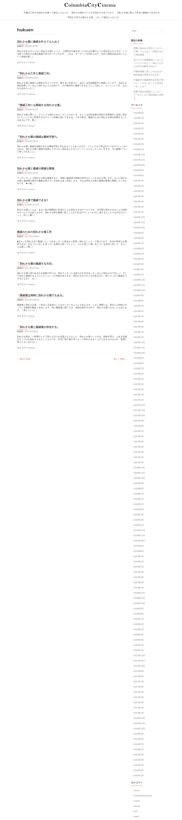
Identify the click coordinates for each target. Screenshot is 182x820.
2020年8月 (139, 488)
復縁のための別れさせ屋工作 (34, 231)
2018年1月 (139, 650)
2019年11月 (139, 535)
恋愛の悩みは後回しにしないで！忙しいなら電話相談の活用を (148, 94)
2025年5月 (139, 191)
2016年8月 (139, 739)
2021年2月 (139, 457)
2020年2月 (139, 519)
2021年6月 (139, 436)
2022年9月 (139, 358)
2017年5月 (139, 692)
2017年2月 (139, 707)
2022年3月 (139, 389)
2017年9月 (139, 671)
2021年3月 (139, 452)
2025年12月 (139, 154)
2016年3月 (139, 765)
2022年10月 (139, 352)
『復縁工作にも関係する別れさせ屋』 (39, 105)
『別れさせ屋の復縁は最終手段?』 (38, 136)
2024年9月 (139, 232)
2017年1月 (139, 712)
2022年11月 (139, 347)
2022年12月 (139, 342)
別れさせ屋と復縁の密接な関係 (35, 168)
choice (136, 790)
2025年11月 (139, 159)
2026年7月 (139, 118)
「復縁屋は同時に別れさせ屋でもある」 (41, 295)
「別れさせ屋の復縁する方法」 (35, 263)
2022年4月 (139, 384)
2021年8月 (139, 426)
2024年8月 (139, 238)
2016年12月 (139, 718)
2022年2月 (139, 394)
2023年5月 (139, 316)
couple (137, 800)
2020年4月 (139, 509)
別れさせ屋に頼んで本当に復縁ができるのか (138, 12)
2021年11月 (139, 410)
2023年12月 (139, 279)
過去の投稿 (23, 358)
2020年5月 (139, 504)
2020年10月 (139, 478)
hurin (136, 811)
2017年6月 (139, 686)
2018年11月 (139, 598)
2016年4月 (139, 759)
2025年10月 (139, 165)
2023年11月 (139, 285)
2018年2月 (139, 645)
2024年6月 (139, 248)
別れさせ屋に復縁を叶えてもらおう (38, 41)
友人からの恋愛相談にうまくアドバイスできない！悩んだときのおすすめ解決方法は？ (148, 62)
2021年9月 (139, 420)
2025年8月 (139, 175)
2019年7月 (139, 556)
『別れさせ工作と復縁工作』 (34, 73)
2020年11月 (139, 472)
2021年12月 (139, 405)
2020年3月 (139, 514)
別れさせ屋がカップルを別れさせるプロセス (92, 12)
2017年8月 (139, 676)
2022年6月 (139, 373)
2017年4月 (139, 697)
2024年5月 (139, 253)
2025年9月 (139, 170)
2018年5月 (139, 629)
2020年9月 (139, 483)
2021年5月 (139, 441)
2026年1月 (139, 149)
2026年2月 (139, 144)
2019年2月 (139, 582)
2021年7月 (139, 431)
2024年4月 (139, 259)
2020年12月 (139, 467)
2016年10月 (139, 728)
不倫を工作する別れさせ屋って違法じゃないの (46, 12)
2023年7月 (139, 306)
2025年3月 (139, 201)
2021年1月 (139, 462)
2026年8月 (139, 112)
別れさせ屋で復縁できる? (32, 200)
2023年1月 (139, 337)
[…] (31, 56)
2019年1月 (139, 587)
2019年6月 (139, 561)
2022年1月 (139, 399)
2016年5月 (139, 754)
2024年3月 (139, 264)
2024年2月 (139, 269)
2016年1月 (139, 775)
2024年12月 (139, 217)
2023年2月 (139, 332)
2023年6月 (139, 311)
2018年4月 (139, 634)
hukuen (32, 62)
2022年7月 (139, 368)
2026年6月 (139, 123)
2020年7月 (139, 493)
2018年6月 (139, 624)
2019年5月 (139, 566)
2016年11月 (139, 723)
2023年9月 (139, 295)
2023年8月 (139, 300)
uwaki (136, 816)
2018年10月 (139, 603)
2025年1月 (139, 212)
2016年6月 (139, 749)
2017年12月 (139, 655)
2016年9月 (139, 733)
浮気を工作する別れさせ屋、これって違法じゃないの (93, 17)
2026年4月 (139, 133)
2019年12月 (139, 530)
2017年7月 (139, 681)
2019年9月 (139, 546)
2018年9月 (139, 608)
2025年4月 (139, 196)
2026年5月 (139, 128)
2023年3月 (139, 326)
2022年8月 (139, 363)
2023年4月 (139, 321)
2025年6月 (139, 185)
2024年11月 (139, 222)
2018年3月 (139, 639)
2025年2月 (139, 206)
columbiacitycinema (143, 795)
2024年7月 (139, 243)
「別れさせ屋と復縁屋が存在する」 (38, 327)
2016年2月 (139, 770)
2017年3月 (139, 702)
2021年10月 (139, 415)
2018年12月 (139, 592)
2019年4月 (139, 572)
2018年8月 (139, 613)
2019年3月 (139, 577)
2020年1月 (139, 525)
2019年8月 (139, 551)
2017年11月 (139, 660)
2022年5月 (139, 379)
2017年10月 (139, 666)
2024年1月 (139, 274)
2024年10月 (139, 227)
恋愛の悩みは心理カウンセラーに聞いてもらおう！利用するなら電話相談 (148, 51)
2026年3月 (139, 139)
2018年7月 (139, 619)
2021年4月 (139, 446)
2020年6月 (139, 499)
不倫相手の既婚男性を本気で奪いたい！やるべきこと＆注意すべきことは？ (148, 83)
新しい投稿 (120, 358)
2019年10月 (139, 540)
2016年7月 (139, 744)
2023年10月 (139, 290)
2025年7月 (139, 180)
